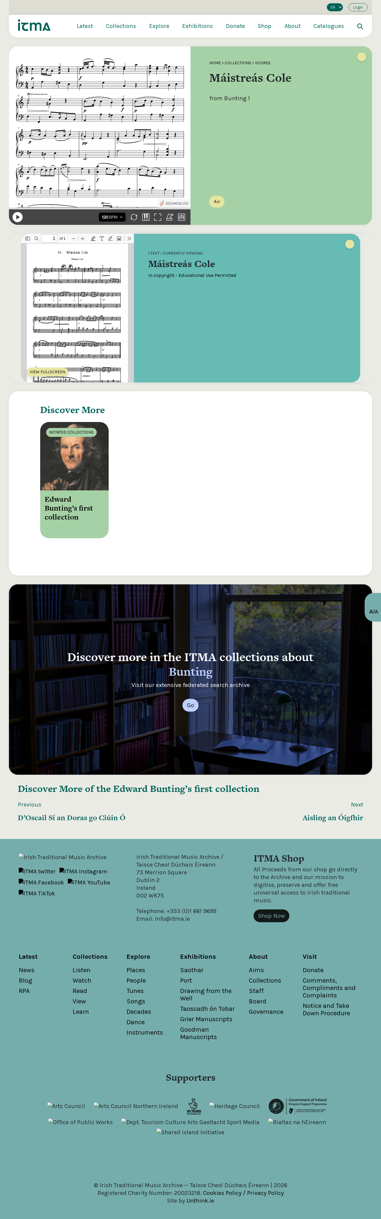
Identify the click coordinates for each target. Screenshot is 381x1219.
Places (136, 970)
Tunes (135, 991)
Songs (136, 1001)
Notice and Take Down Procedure (326, 1009)
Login (358, 7)
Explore (159, 26)
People (136, 980)
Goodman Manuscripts (198, 1033)
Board (257, 1001)
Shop (264, 26)
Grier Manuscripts (206, 1019)
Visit (310, 957)
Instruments (145, 1032)
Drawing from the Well (206, 994)
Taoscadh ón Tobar (207, 1009)
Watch (82, 980)
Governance (266, 1012)
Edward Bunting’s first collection (186, 788)
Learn (81, 1012)
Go (190, 705)
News (27, 970)
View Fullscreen (47, 371)
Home (215, 62)
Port (186, 980)
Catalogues (328, 26)
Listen (81, 970)
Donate (235, 26)
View (79, 1001)
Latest (85, 26)
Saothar (192, 970)
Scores (263, 62)
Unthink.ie (200, 1200)
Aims (256, 970)
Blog (25, 980)
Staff (256, 991)
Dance (136, 1022)
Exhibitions (197, 26)
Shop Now (271, 915)
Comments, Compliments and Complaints (329, 988)
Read (80, 991)
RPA (24, 991)
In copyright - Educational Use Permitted (192, 275)
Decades (139, 1012)
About (293, 26)
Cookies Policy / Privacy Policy (243, 1193)
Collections (121, 26)
